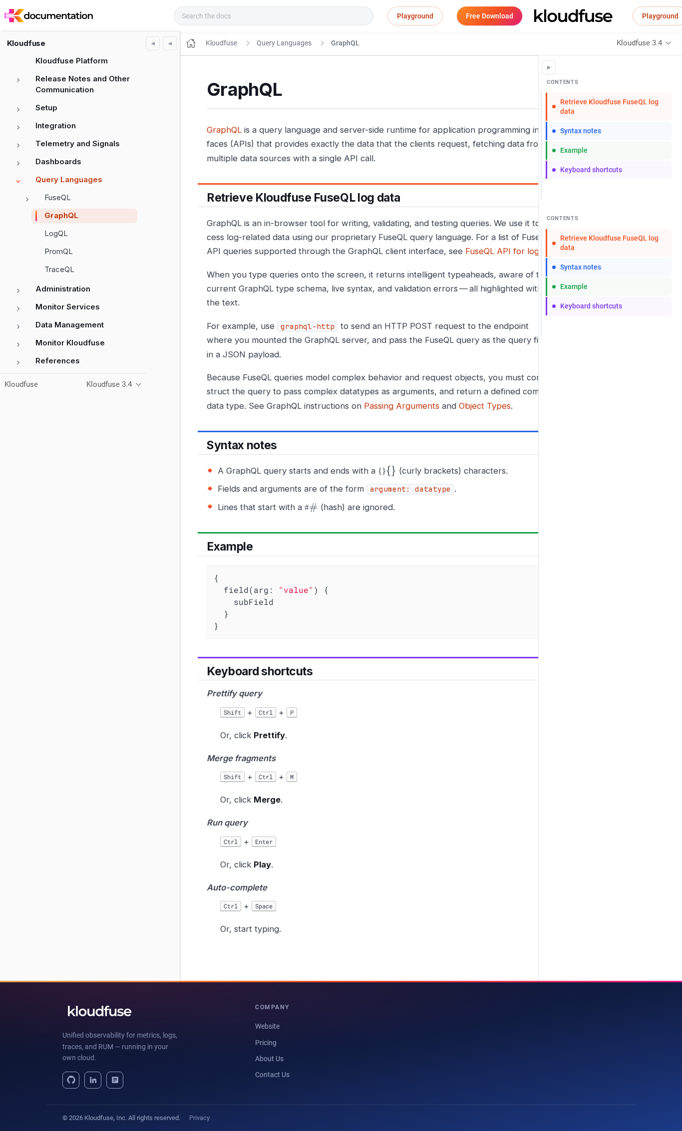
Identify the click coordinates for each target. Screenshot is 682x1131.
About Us (269, 1059)
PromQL (58, 251)
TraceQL (59, 269)
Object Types (485, 406)
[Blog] (114, 1080)
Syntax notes (580, 131)
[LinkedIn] (92, 1080)
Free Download (489, 16)
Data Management (69, 324)
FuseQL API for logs (504, 251)
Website (267, 1026)
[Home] (191, 43)
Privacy (199, 1118)
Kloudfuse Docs (132, 15)
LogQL (56, 233)
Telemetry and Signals (77, 143)
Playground (415, 16)
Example (574, 150)
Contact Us (272, 1075)
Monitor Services (67, 306)
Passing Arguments (401, 406)
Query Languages (68, 179)
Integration (55, 125)
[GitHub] (70, 1080)
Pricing (266, 1043)
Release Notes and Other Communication (82, 84)
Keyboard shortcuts (591, 170)
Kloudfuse (26, 43)
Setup (46, 107)
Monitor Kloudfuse (70, 342)
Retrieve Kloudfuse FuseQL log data (609, 106)
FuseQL (57, 197)
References (57, 360)
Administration (62, 288)
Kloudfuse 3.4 (639, 42)
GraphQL (61, 215)
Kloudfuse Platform (71, 60)
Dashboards (58, 161)
